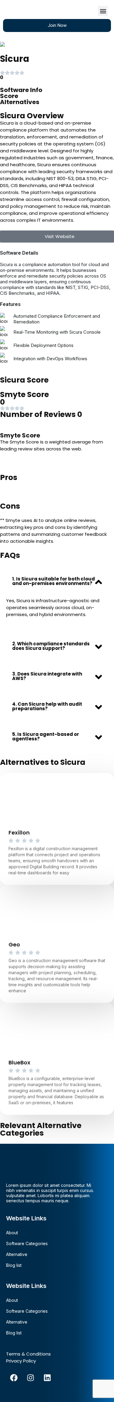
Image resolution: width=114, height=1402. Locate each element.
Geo (14, 944)
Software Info (21, 90)
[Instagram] (30, 1377)
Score (9, 96)
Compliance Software (47, 44)
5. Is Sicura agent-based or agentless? (45, 736)
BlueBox (19, 1062)
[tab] (57, 581)
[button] (103, 11)
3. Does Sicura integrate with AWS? (47, 676)
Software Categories (27, 1243)
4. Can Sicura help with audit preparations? (47, 706)
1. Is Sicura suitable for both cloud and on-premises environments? (53, 581)
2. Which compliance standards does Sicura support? (51, 646)
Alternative (16, 1254)
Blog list (14, 1265)
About (12, 1232)
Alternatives (19, 102)
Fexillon (19, 832)
